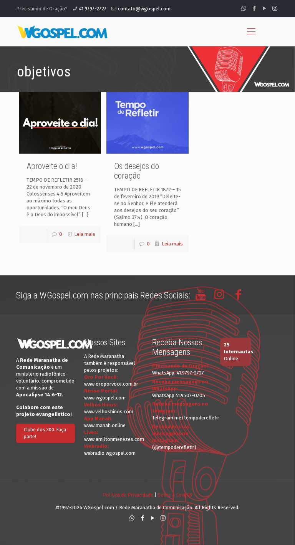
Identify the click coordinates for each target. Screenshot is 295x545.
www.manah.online (105, 425)
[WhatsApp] (244, 8)
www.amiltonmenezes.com (114, 439)
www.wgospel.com (105, 398)
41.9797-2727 (92, 9)
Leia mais (84, 234)
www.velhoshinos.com (108, 411)
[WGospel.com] (62, 31)
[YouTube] (264, 8)
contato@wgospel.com (144, 9)
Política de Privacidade (128, 495)
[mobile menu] (251, 31)
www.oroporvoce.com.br (111, 384)
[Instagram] (275, 8)
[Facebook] (254, 8)
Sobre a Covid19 (174, 495)
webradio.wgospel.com (110, 453)
